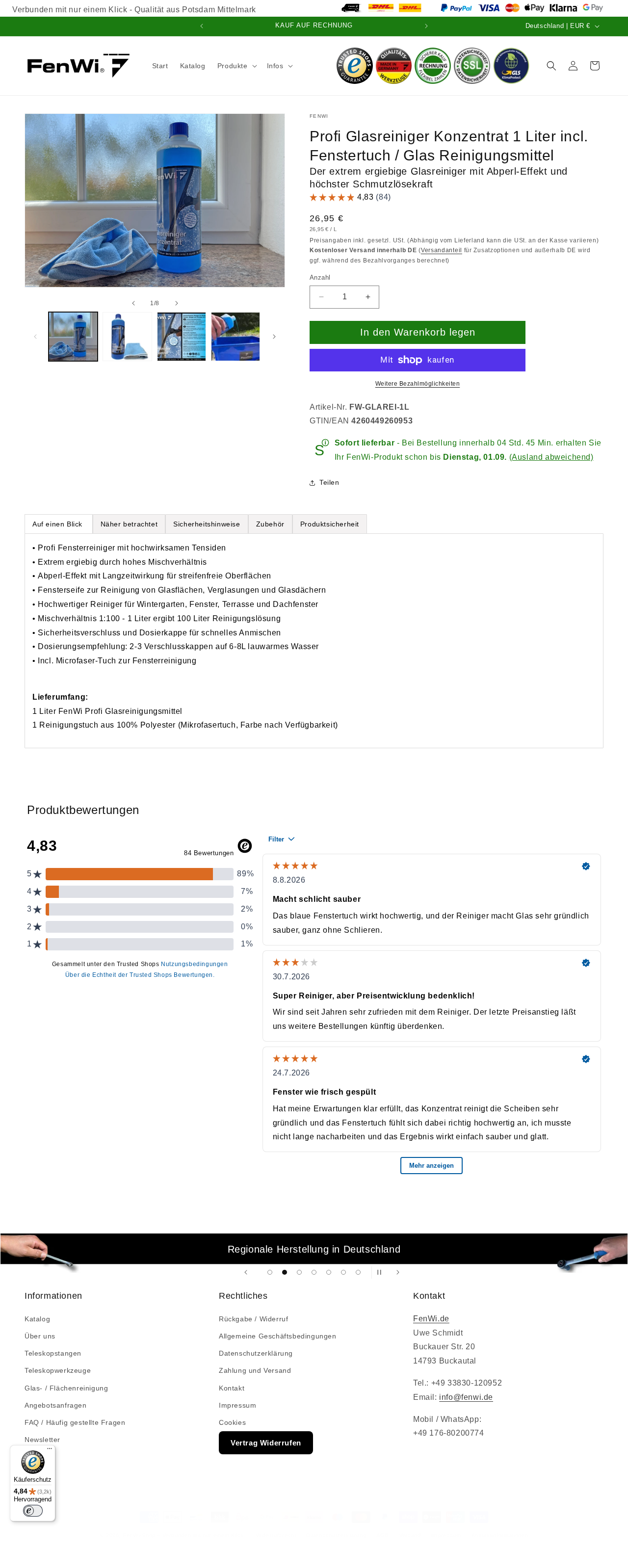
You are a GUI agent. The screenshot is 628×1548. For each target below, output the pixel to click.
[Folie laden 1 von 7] (269, 1272)
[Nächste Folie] (398, 1272)
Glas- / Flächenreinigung (66, 1387)
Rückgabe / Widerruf (253, 1319)
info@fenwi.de (466, 1397)
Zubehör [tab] (270, 524)
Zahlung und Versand (255, 1370)
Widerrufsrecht (276, 1535)
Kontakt (231, 1387)
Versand (410, 1535)
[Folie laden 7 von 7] (358, 1272)
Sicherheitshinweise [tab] (206, 524)
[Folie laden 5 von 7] (328, 1272)
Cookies (232, 1422)
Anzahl (320, 277)
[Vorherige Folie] (246, 1272)
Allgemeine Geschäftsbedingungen (278, 1336)
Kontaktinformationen (499, 1535)
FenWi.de (431, 1318)
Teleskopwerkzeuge (58, 1370)
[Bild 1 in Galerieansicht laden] (73, 336)
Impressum (237, 1405)
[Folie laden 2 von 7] (284, 1272)
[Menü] (49, 1451)
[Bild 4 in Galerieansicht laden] (235, 336)
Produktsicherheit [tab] (329, 524)
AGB (382, 1535)
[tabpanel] (314, 640)
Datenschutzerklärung (256, 1353)
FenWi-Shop (139, 1535)
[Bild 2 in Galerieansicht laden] (127, 336)
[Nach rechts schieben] (176, 303)
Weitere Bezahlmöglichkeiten (417, 383)
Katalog (37, 1319)
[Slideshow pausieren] (382, 1272)
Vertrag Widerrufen (266, 1443)
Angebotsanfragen (56, 1405)
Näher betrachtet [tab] (129, 524)
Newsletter (42, 1439)
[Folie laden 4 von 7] (314, 1272)
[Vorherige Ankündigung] (201, 26)
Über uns (40, 1336)
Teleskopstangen (53, 1353)
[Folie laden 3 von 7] (299, 1272)
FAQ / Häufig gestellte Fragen (75, 1422)
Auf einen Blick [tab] (58, 524)
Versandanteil (441, 250)
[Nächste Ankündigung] (426, 26)
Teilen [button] (329, 482)
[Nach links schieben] (133, 303)
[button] (236, 65)
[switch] (33, 1511)
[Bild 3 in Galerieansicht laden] (181, 336)
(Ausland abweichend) (551, 457)
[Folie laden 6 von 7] (343, 1272)
